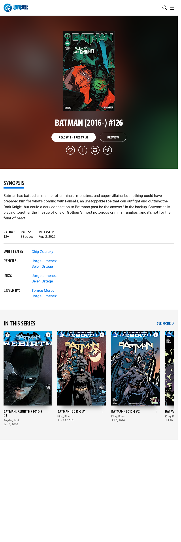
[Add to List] (82, 150)
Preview (113, 138)
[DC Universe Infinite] (16, 7)
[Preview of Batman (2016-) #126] (89, 71)
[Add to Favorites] (70, 150)
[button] (164, 7)
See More (165, 323)
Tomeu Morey (43, 290)
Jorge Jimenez (44, 261)
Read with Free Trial (73, 138)
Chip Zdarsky (42, 251)
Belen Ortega (42, 266)
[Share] (107, 150)
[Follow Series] (95, 150)
